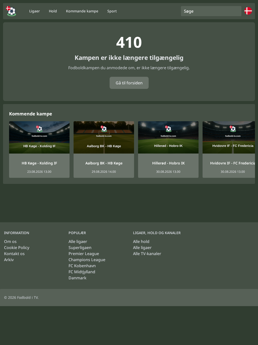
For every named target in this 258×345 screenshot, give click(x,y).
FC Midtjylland (82, 272)
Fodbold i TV (27, 297)
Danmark (77, 278)
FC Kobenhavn (82, 265)
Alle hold (141, 241)
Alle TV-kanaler (147, 253)
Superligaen (80, 247)
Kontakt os (14, 253)
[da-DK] (11, 11)
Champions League (87, 259)
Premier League (84, 253)
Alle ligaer (78, 241)
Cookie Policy (16, 247)
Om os (10, 241)
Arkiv (9, 259)
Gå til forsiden (129, 83)
